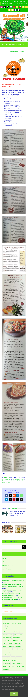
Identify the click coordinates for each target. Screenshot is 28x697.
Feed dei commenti (8, 565)
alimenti (22, 479)
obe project (10, 652)
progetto (19, 657)
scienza (13, 663)
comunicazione (14, 631)
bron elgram (6, 629)
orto (16, 652)
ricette (3, 482)
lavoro (15, 649)
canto (12, 629)
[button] (3, 529)
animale (14, 623)
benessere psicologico (19, 626)
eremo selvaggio (7, 640)
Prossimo (21, 51)
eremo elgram (16, 637)
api (4, 626)
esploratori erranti (7, 643)
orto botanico (6, 654)
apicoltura (9, 626)
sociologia (19, 663)
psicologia (14, 660)
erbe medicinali (7, 637)
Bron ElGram (7, 477)
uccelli (18, 666)
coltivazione (6, 631)
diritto (21, 631)
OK (14, 693)
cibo (6, 480)
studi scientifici (11, 666)
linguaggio (21, 649)
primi (13, 480)
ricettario (21, 480)
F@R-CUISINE (6, 479)
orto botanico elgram (17, 654)
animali (19, 623)
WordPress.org (7, 569)
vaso (23, 666)
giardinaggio (17, 643)
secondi (8, 482)
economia (5, 634)
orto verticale (6, 657)
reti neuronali (6, 663)
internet (5, 649)
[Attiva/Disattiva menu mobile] (25, 21)
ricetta (16, 480)
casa (17, 629)
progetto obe (6, 660)
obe (4, 652)
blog (3, 480)
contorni (10, 480)
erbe (11, 634)
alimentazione (16, 479)
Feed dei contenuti (8, 562)
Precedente (14, 51)
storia (4, 666)
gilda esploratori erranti (15, 646)
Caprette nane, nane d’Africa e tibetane (13, 580)
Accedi (5, 558)
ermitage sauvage (17, 640)
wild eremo (6, 669)
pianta (13, 657)
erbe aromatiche (18, 634)
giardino (5, 646)
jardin (10, 649)
